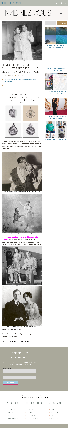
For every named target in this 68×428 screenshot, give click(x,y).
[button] (61, 12)
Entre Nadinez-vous (23, 79)
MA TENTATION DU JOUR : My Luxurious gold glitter (56, 69)
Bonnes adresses (8, 79)
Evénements (32, 79)
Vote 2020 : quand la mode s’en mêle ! (56, 140)
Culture (15, 79)
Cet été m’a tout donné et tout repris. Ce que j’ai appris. (56, 46)
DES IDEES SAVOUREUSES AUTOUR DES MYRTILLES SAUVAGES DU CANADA (56, 93)
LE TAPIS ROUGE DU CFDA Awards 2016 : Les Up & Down (56, 117)
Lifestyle (15, 82)
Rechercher (62, 23)
